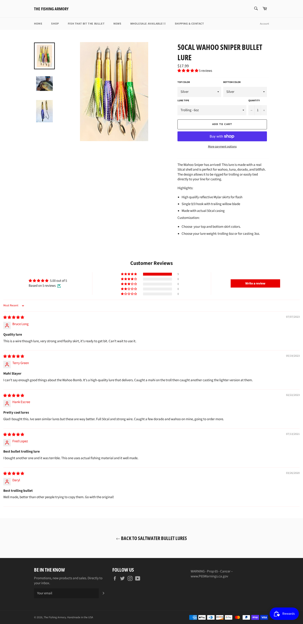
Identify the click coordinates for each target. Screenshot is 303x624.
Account (264, 24)
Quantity (254, 100)
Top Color (183, 82)
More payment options (222, 147)
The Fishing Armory (51, 9)
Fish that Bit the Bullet (86, 24)
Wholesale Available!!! (148, 24)
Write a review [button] (255, 283)
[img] (13, 317)
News (117, 24)
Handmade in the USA (80, 617)
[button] (188, 70)
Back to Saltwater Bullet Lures (153, 538)
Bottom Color (232, 82)
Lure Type (183, 100)
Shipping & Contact (189, 24)
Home (38, 24)
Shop (55, 24)
